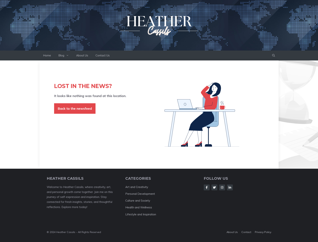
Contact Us (103, 55)
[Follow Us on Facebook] (207, 187)
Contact (246, 232)
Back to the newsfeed (75, 108)
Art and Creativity (136, 187)
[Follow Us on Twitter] (214, 187)
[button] (273, 55)
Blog (61, 55)
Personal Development (140, 194)
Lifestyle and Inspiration (140, 214)
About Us (82, 55)
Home (47, 55)
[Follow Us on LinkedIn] (230, 187)
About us (232, 232)
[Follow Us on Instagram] (222, 187)
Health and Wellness (138, 207)
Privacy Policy (263, 232)
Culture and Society (137, 200)
